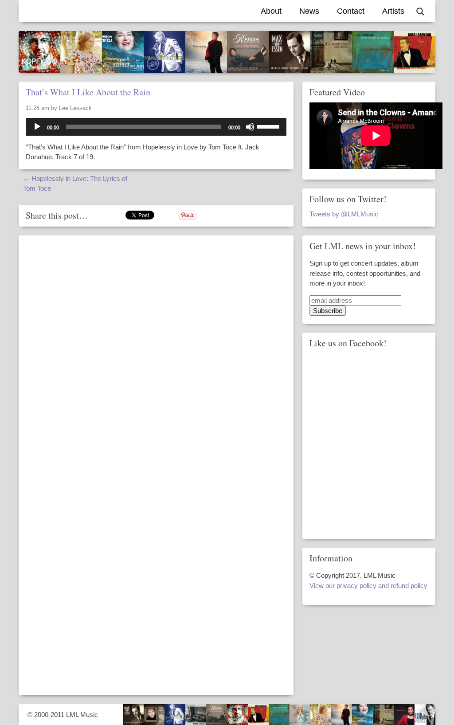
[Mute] (250, 126)
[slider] (269, 126)
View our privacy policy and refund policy (368, 585)
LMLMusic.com (65, 11)
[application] (156, 127)
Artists (393, 11)
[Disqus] (156, 351)
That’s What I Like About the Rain (88, 92)
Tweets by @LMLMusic (343, 214)
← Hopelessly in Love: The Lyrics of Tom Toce (75, 183)
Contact (350, 11)
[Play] (37, 126)
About (271, 11)
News (309, 11)
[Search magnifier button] (420, 11)
